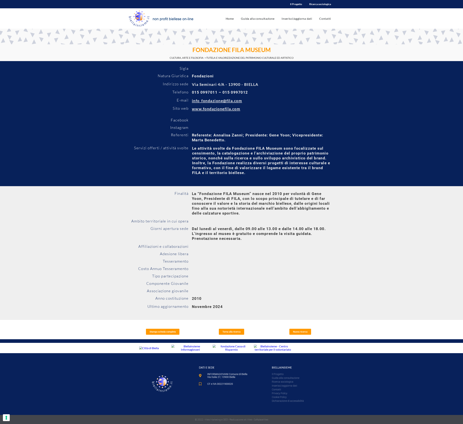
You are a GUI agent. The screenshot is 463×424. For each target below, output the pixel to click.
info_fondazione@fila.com (217, 100)
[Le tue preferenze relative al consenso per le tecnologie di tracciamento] (6, 417)
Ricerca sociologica (320, 4)
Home (230, 18)
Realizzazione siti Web (241, 419)
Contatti (325, 18)
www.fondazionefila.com (216, 108)
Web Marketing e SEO (216, 419)
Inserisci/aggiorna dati (297, 18)
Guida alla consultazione (257, 18)
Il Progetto (296, 4)
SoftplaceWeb (261, 419)
